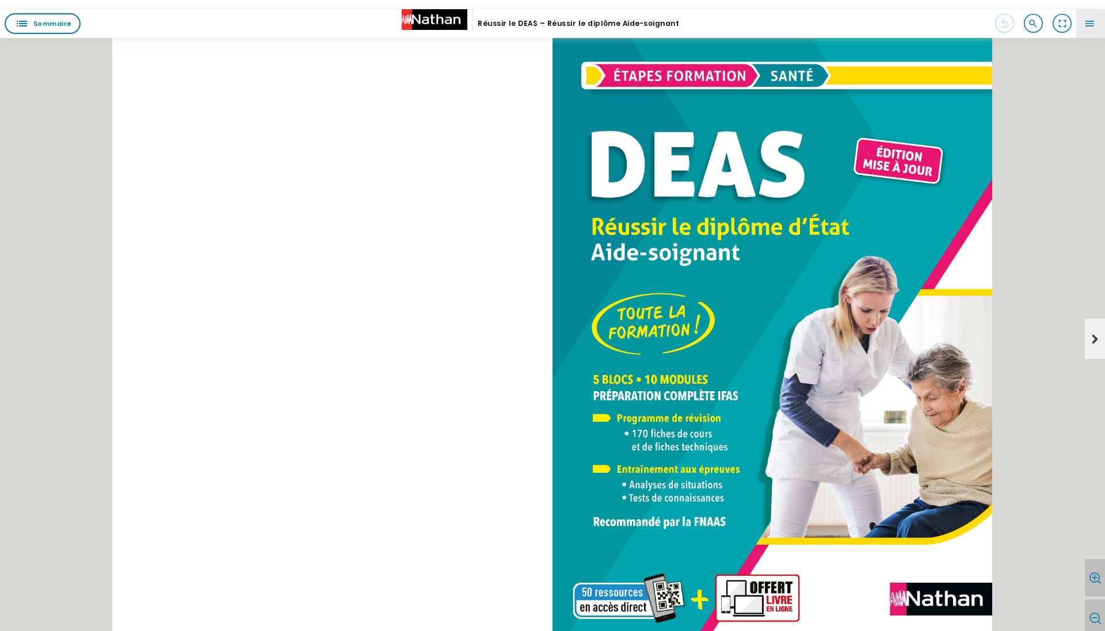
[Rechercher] (1033, 23)
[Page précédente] (1004, 23)
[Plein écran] (1061, 23)
